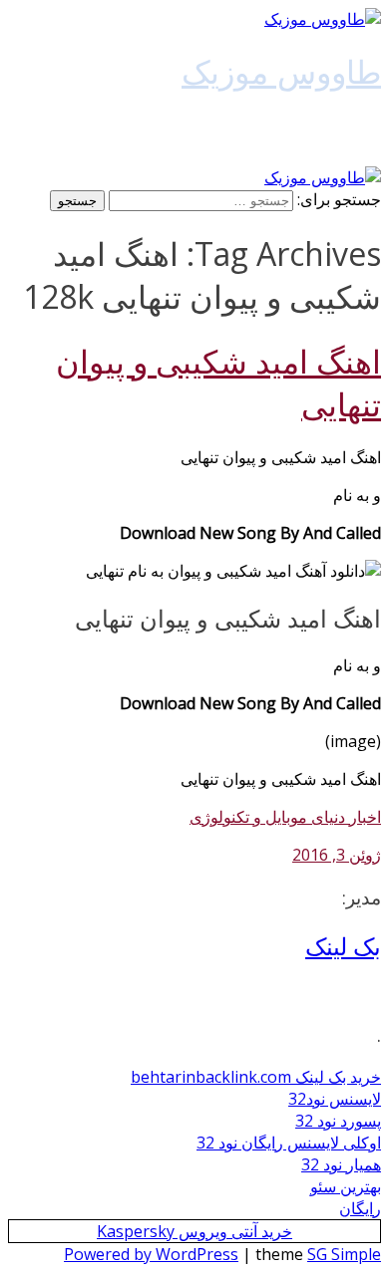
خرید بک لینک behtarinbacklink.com (256, 1077)
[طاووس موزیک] (322, 19)
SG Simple (344, 1254)
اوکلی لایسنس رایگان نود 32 (288, 1142)
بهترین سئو (345, 1186)
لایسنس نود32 (334, 1099)
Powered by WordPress (151, 1254)
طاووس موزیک (281, 71)
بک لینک (343, 945)
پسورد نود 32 (338, 1121)
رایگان (360, 1208)
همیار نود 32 (341, 1164)
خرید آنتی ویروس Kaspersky (194, 1231)
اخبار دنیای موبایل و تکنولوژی (285, 817)
